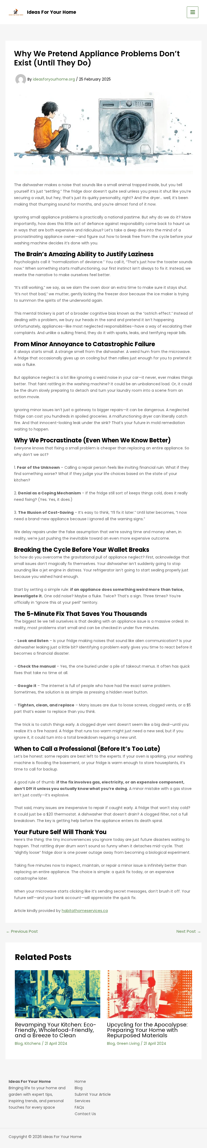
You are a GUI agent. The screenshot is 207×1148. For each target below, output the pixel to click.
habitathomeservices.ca (85, 910)
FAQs (79, 1107)
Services (82, 1101)
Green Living (128, 1043)
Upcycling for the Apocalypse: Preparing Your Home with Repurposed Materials (147, 1030)
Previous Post (22, 931)
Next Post (189, 931)
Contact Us (85, 1113)
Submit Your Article (93, 1094)
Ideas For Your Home (51, 12)
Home (80, 1081)
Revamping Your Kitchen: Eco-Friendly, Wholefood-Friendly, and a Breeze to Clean (55, 1030)
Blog (19, 1043)
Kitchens (33, 1043)
